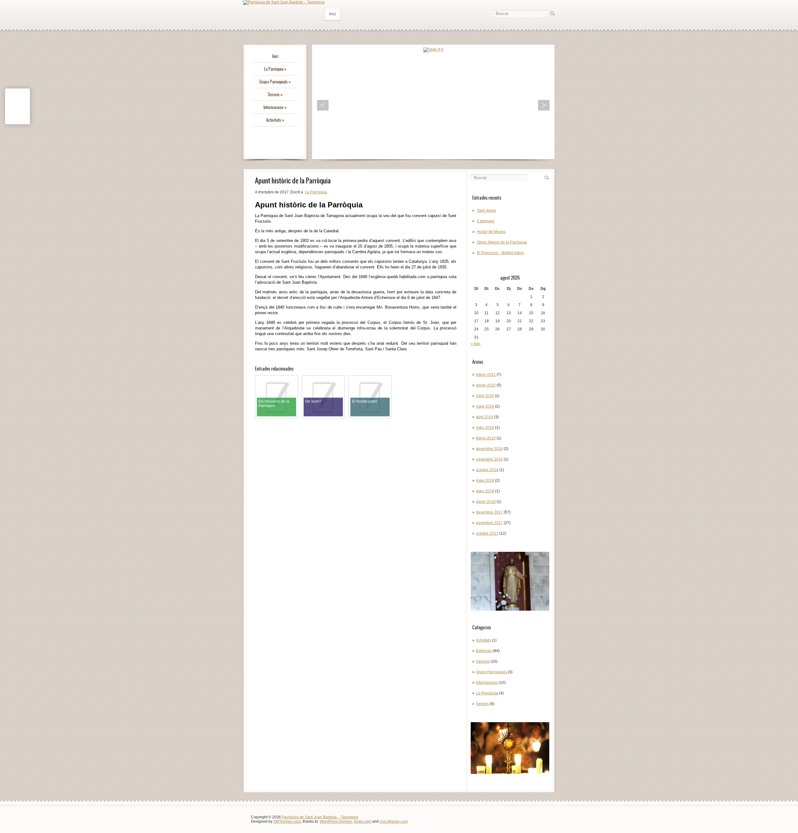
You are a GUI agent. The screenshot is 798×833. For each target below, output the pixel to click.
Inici (332, 14)
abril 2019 (484, 417)
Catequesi (485, 221)
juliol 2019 (485, 396)
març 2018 (485, 491)
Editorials (484, 651)
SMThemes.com (287, 821)
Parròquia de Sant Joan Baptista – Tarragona (320, 817)
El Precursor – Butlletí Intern (500, 253)
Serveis (275, 94)
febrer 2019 (486, 438)
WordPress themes (336, 821)
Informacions (275, 107)
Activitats (275, 120)
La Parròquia (275, 69)
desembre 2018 (489, 449)
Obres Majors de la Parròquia (502, 242)
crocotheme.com (394, 821)
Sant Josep (486, 210)
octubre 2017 (487, 533)
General (483, 661)
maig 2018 (485, 480)
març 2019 (485, 427)
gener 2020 (486, 385)
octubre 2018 (487, 470)
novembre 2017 (489, 523)
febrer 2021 (486, 374)
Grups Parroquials (275, 82)
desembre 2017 (489, 512)
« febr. (476, 344)
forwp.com (362, 821)
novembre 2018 (489, 459)
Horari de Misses (491, 232)
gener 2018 (486, 501)
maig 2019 (485, 406)
